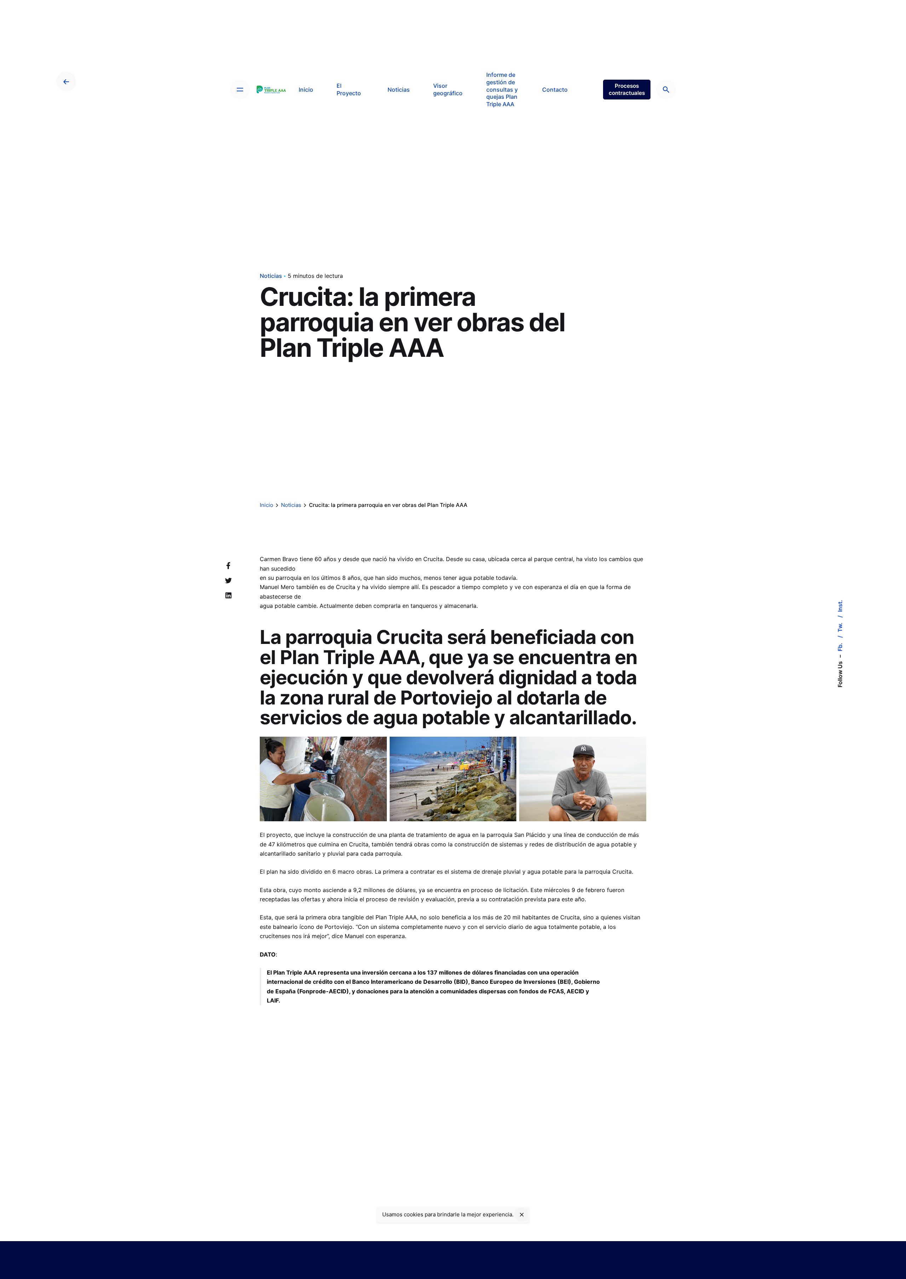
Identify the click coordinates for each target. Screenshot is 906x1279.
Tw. (839, 626)
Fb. (839, 646)
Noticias (271, 275)
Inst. (839, 606)
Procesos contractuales (627, 89)
